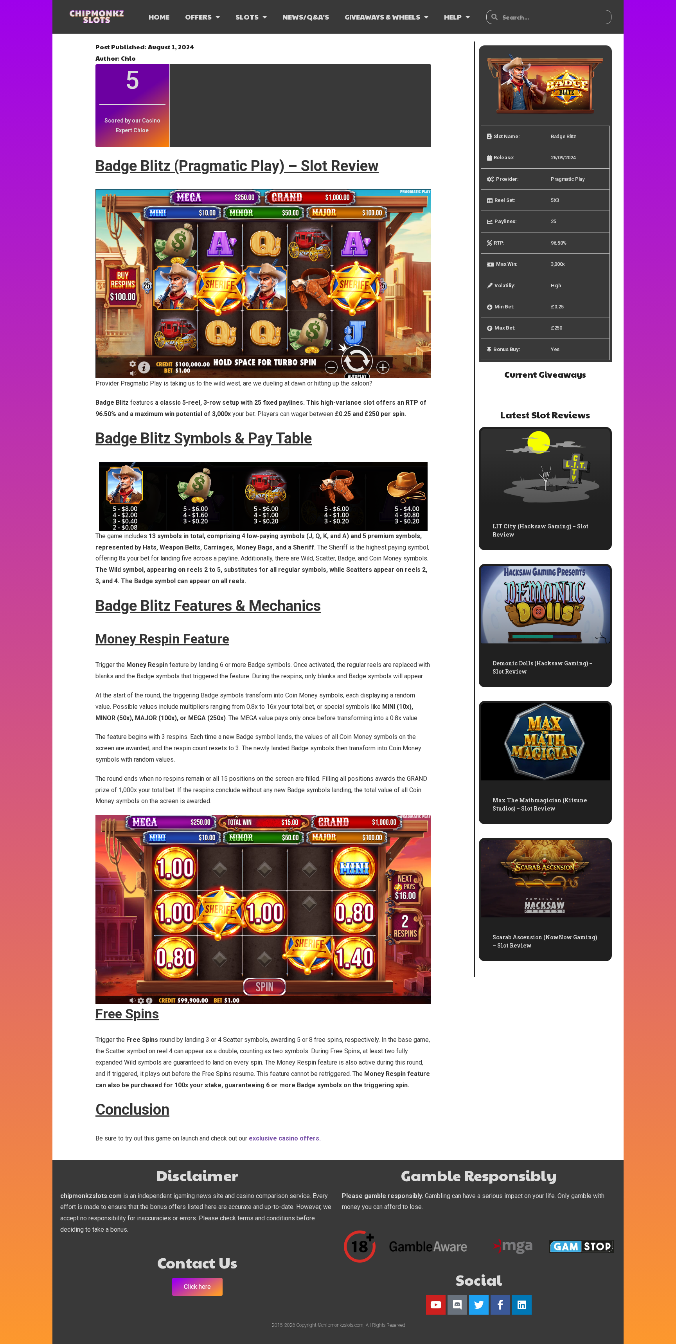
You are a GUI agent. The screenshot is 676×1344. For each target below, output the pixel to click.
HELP (453, 17)
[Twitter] (479, 1305)
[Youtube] (436, 1305)
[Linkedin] (522, 1305)
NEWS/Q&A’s (305, 17)
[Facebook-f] (500, 1305)
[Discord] (457, 1305)
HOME (159, 17)
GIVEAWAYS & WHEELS (382, 17)
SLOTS (247, 17)
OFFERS (198, 17)
